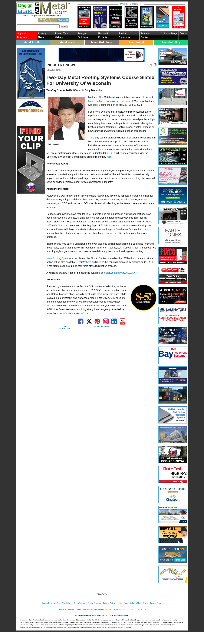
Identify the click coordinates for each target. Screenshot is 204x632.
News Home (54, 70)
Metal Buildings (101, 42)
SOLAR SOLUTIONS (101, 326)
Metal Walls (67, 42)
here (109, 157)
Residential (136, 42)
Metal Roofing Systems (100, 101)
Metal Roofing (32, 42)
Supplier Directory (22, 35)
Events (183, 33)
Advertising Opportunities (124, 609)
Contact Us (141, 609)
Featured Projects (103, 35)
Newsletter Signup (47, 20)
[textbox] (38, 26)
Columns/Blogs (169, 33)
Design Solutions (83, 35)
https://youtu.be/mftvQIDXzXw (119, 273)
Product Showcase (124, 35)
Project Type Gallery (61, 35)
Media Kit (63, 20)
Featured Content (145, 35)
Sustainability (170, 42)
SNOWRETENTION (64, 327)
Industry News (42, 35)
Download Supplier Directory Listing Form (94, 609)
